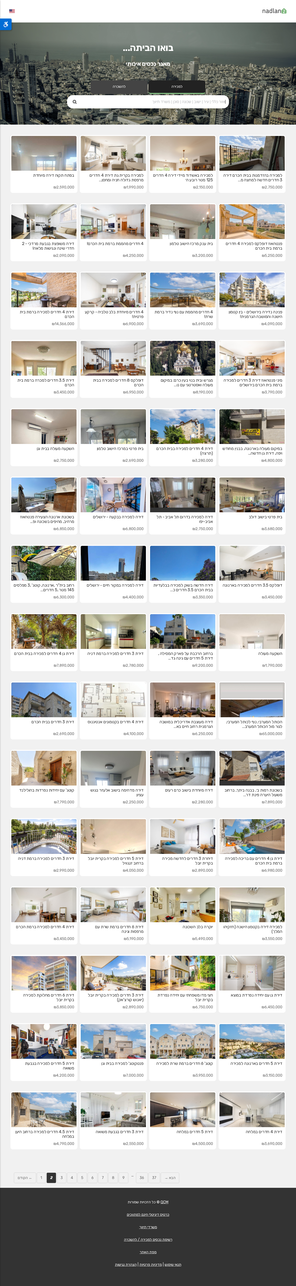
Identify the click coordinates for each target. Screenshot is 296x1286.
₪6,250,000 (202, 734)
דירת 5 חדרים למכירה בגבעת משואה (49, 1065)
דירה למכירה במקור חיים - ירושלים (115, 585)
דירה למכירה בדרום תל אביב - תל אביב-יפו (185, 519)
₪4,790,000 (63, 1143)
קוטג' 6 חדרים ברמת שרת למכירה (184, 1063)
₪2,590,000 (63, 187)
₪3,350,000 (203, 597)
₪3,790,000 (272, 392)
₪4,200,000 (63, 1075)
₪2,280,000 (202, 802)
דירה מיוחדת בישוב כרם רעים (189, 790)
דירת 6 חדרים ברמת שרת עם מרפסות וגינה (119, 929)
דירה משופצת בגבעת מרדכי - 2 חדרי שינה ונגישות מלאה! (48, 246)
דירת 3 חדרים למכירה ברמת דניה (115, 653)
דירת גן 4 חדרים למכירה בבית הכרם (44, 653)
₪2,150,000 (203, 187)
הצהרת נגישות (126, 1264)
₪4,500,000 (202, 1143)
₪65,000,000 (270, 734)
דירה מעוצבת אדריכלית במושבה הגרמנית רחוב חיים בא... (186, 724)
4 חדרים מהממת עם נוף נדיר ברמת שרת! (183, 314)
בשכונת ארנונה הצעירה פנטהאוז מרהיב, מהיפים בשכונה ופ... (47, 519)
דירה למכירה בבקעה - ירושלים (118, 517)
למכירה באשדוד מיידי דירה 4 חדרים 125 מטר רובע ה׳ (183, 177)
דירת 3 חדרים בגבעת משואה (120, 1131)
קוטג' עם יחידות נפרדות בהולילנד (46, 790)
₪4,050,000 (133, 870)
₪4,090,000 (271, 324)
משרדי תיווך (148, 1227)
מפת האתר (148, 1252)
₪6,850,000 (63, 529)
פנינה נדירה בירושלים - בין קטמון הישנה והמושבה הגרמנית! (255, 314)
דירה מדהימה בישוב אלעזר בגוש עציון (117, 792)
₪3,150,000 (272, 1075)
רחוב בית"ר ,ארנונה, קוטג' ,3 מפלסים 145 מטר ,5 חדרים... (44, 587)
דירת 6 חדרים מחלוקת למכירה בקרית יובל (48, 997)
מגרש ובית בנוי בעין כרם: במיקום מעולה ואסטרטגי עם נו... (187, 382)
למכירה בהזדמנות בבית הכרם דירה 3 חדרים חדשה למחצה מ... (252, 177)
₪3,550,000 (272, 939)
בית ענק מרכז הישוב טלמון (191, 243)
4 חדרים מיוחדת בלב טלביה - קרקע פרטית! (114, 314)
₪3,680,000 (272, 529)
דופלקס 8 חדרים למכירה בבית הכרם (118, 382)
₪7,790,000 (64, 802)
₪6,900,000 (133, 324)
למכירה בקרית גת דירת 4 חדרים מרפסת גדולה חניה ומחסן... (116, 177)
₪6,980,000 (272, 870)
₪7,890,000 (64, 665)
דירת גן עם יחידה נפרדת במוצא (256, 995)
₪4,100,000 (133, 734)
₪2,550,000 (133, 1143)
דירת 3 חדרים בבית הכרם (52, 722)
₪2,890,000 (202, 870)
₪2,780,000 (133, 665)
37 (154, 1178)
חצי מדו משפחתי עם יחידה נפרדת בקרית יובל (185, 997)
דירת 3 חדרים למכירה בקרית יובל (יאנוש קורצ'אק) (116, 997)
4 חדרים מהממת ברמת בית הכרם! (115, 243)
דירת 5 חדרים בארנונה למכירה (256, 1063)
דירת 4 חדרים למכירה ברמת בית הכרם (47, 314)
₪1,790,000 (272, 665)
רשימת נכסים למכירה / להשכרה (148, 1239)
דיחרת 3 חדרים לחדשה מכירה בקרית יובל (187, 860)
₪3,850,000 (64, 1007)
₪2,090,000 (63, 255)
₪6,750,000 (202, 1007)
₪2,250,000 (133, 802)
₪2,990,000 (63, 870)
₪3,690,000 (202, 324)
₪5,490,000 (202, 939)
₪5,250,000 (272, 255)
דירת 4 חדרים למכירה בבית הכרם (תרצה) (184, 451)
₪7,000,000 (133, 1075)
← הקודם (25, 1178)
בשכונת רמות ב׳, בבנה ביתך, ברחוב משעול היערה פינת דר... (253, 792)
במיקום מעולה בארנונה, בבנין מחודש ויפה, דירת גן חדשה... (252, 451)
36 (142, 1178)
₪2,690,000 (133, 460)
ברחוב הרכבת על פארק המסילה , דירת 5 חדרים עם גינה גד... (185, 655)
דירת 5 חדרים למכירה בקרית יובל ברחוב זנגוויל (116, 860)
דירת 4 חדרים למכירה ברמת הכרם (45, 926)
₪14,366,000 (63, 324)
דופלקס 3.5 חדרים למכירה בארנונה (252, 585)
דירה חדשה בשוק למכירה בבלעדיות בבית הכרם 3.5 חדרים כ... (183, 587)
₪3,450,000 (64, 392)
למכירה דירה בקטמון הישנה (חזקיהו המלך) (252, 929)
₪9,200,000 (202, 665)
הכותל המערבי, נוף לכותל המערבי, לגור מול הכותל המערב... (254, 724)
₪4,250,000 (133, 255)
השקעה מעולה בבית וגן (55, 448)
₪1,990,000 (133, 187)
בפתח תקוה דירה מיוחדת (53, 175)
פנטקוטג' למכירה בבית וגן (122, 1063)
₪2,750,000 (272, 187)
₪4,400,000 (133, 597)
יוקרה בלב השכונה (198, 926)
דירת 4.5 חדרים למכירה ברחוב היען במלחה (44, 1134)
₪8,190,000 (203, 392)
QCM (164, 1202)
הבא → (170, 1178)
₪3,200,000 (202, 255)
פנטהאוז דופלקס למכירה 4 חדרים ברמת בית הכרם (254, 246)
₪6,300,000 (63, 597)
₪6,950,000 (133, 392)
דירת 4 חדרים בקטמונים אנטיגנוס (116, 722)
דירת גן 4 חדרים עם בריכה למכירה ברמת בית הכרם (253, 860)
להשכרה (119, 86)
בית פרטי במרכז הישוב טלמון (120, 448)
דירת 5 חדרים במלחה (195, 1131)
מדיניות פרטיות (150, 1264)
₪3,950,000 (203, 1075)
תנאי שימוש (173, 1264)
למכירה (176, 86)
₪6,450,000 (272, 1007)
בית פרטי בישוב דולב (265, 517)
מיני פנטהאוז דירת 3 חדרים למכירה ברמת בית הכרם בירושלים (253, 382)
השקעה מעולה (270, 653)
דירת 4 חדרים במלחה (264, 1131)
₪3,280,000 (202, 460)
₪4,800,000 (271, 460)
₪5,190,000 (134, 939)
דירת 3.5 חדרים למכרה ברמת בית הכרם (45, 382)
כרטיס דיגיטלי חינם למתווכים (148, 1214)
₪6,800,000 (133, 529)
